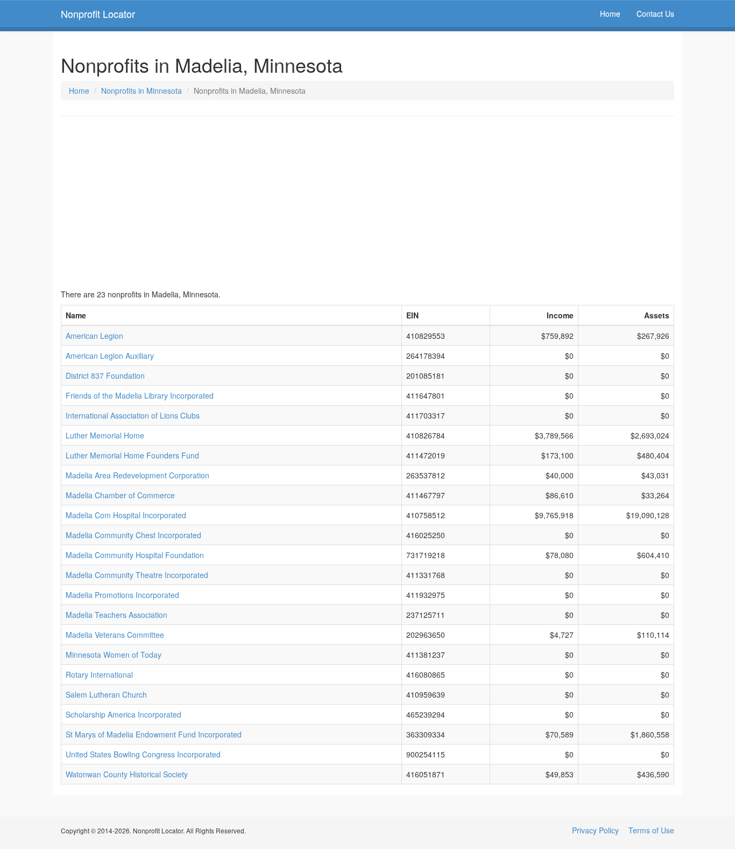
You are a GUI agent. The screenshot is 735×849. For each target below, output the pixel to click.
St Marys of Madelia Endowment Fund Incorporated (154, 734)
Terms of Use (651, 830)
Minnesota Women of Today (113, 654)
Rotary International (99, 674)
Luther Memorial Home (105, 435)
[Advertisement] (367, 202)
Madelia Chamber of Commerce (120, 495)
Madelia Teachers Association (116, 614)
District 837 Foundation (105, 375)
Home (610, 13)
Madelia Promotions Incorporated (122, 594)
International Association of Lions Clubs (133, 415)
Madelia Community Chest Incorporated (133, 535)
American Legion (94, 335)
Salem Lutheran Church (106, 694)
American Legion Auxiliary (110, 355)
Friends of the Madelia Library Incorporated (140, 395)
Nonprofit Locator (98, 13)
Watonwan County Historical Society (127, 774)
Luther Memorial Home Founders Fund (132, 455)
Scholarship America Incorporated (123, 714)
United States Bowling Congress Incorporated (143, 754)
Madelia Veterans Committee (115, 634)
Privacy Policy (595, 830)
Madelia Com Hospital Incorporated (126, 515)
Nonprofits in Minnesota (141, 90)
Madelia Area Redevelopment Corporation (137, 475)
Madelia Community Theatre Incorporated (137, 574)
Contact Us (655, 13)
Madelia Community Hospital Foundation (135, 554)
